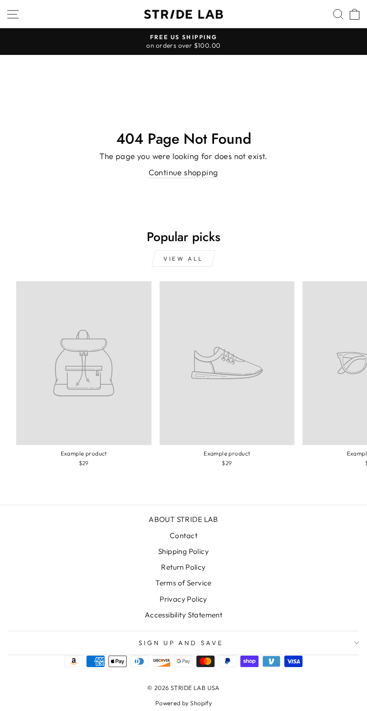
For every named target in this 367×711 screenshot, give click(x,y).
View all (183, 258)
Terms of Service (183, 582)
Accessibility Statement (184, 614)
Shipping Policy (183, 551)
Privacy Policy (183, 599)
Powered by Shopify (183, 703)
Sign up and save (181, 643)
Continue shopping (183, 172)
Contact (183, 535)
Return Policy (183, 567)
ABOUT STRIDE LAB (183, 519)
